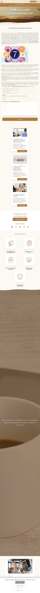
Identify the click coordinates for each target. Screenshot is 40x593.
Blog (23, 5)
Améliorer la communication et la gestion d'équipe (11, 90)
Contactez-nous (33, 1)
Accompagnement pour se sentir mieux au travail (11, 88)
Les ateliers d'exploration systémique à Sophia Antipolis (19, 195)
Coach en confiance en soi (7, 91)
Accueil (10, 5)
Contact (29, 5)
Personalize (20, 588)
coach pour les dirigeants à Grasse (19, 76)
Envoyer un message (20, 219)
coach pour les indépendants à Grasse (12, 72)
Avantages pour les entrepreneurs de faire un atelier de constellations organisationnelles (19, 140)
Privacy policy (20, 590)
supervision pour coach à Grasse (9, 68)
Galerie (26, 5)
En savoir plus (22, 151)
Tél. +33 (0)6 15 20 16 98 (20, 216)
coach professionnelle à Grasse (10, 32)
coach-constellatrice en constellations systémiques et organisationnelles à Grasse (21, 81)
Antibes (4, 97)
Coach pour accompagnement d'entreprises (10, 93)
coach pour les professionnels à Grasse (12, 64)
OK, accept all (20, 582)
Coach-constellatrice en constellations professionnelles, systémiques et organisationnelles (19, 168)
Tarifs (13, 5)
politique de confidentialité (32, 116)
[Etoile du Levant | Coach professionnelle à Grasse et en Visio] (2, 2)
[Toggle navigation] (38, 1)
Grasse (9, 23)
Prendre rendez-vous (18, 5)
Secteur (5, 23)
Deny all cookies (20, 585)
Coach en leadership (6, 92)
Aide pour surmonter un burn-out (8, 89)
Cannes (4, 98)
